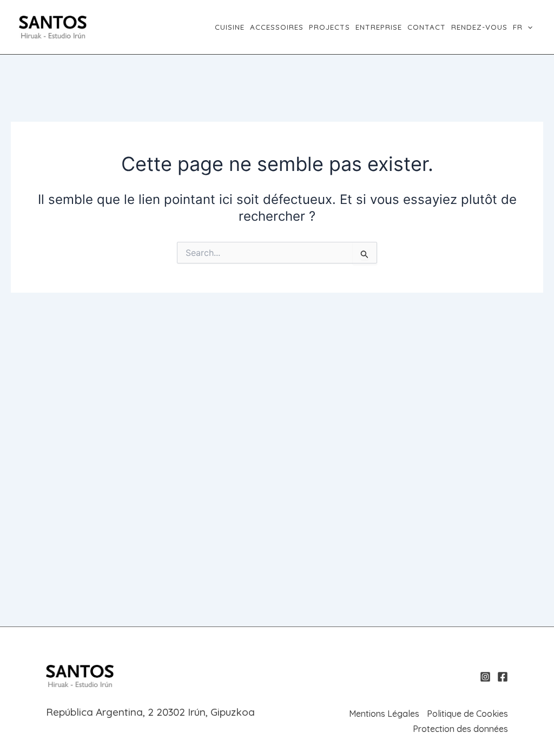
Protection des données (460, 728)
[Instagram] (485, 676)
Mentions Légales (384, 713)
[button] (527, 27)
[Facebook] (502, 676)
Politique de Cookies (467, 713)
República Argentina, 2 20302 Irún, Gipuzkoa (150, 711)
